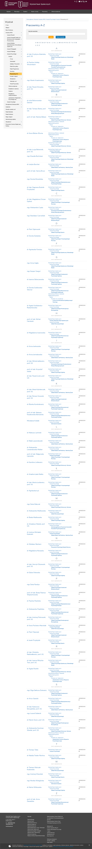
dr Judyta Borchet (33, 164)
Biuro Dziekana (9, 30)
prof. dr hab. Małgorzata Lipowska (35, 455)
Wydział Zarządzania (32, 834)
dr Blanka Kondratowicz (35, 404)
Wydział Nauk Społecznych (40, 4)
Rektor (51, 72)
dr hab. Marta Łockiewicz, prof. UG (36, 483)
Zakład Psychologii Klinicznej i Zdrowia (61, 120)
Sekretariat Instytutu (56, 423)
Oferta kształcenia (13, 86)
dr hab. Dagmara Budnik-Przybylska (36, 188)
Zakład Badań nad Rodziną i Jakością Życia (62, 167)
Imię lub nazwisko (32, 31)
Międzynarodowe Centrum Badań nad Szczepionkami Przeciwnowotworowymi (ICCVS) (55, 818)
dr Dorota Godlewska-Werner (35, 289)
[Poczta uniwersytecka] (79, 1)
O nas (7, 25)
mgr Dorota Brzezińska (35, 179)
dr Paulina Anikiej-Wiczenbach (33, 63)
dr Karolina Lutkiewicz (34, 462)
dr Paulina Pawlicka (34, 601)
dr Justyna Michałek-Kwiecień (34, 533)
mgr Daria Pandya (33, 584)
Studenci (11, 91)
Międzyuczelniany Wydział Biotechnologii (36, 835)
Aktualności (12, 78)
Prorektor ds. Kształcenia (57, 298)
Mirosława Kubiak (33, 421)
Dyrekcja (12, 71)
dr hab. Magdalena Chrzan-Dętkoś (36, 200)
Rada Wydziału (9, 111)
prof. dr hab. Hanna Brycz (36, 171)
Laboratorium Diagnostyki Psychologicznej (15, 98)
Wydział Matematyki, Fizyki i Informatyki (36, 827)
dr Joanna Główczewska (35, 279)
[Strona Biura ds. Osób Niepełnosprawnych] (84, 1)
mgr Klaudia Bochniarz (35, 156)
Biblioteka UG (50, 826)
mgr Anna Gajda (32, 263)
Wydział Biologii (31, 819)
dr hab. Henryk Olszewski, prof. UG (36, 565)
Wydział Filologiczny (32, 824)
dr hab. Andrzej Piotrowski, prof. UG (36, 618)
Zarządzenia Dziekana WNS (12, 104)
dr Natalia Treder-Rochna (36, 755)
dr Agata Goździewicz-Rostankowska (35, 307)
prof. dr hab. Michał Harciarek (33, 320)
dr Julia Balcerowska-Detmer (34, 101)
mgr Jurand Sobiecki (34, 713)
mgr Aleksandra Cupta (35, 207)
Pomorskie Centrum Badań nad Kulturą (13, 125)
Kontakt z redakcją (51, 840)
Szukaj (51, 37)
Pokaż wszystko (60, 37)
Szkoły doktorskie (51, 832)
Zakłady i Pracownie (14, 64)
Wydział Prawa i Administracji (34, 832)
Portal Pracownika (14, 83)
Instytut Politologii (11, 51)
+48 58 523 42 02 (11, 822)
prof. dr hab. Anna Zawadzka (33, 800)
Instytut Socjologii (11, 102)
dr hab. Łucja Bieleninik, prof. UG (35, 150)
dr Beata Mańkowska (34, 517)
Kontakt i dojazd (13, 76)
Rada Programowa (14, 68)
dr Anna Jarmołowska (34, 354)
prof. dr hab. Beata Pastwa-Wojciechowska (36, 594)
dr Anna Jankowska (34, 346)
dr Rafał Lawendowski (34, 441)
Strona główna (29, 19)
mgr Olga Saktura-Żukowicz (37, 690)
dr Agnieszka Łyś (33, 491)
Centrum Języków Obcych (52, 827)
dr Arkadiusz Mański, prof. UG (36, 525)
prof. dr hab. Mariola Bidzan (36, 117)
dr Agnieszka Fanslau (34, 249)
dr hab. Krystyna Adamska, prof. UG (36, 55)
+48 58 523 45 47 (9, 824)
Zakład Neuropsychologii (57, 323)
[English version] (86, 1)
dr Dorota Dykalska (33, 236)
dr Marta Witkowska (34, 787)
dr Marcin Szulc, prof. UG (35, 720)
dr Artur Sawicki (32, 698)
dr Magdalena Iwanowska (36, 333)
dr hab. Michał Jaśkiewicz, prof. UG (35, 362)
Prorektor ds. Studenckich (57, 73)
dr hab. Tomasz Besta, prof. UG (36, 110)
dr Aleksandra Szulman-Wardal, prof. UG (35, 729)
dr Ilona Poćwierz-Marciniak (36, 625)
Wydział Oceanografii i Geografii (34, 830)
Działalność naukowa (14, 88)
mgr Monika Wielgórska (35, 781)
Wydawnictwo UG (50, 834)
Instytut (10, 56)
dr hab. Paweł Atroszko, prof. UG (35, 88)
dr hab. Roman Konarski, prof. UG (35, 397)
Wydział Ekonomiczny (32, 822)
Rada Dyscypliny (14, 66)
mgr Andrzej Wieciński (35, 774)
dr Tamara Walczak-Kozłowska (34, 768)
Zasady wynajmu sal (10, 109)
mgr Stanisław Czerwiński (36, 216)
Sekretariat (12, 61)
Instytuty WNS (9, 32)
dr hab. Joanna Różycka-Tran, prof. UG (35, 661)
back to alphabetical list (56, 50)
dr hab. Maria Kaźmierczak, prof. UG (36, 390)
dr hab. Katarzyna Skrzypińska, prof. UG (34, 708)
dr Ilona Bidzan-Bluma (35, 133)
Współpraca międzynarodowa (13, 94)
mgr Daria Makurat (33, 504)
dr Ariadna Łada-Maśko (35, 474)
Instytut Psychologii (11, 54)
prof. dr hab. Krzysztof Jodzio (34, 370)
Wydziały (29, 816)
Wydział (36, 19)
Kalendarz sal (13, 81)
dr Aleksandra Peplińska (35, 609)
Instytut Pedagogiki (11, 49)
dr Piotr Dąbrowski (33, 229)
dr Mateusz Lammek (34, 433)
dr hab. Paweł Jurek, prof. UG (36, 377)
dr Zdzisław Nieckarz (34, 544)
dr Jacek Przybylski (33, 640)
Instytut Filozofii (10, 35)
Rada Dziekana (9, 114)
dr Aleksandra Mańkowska (36, 511)
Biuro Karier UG (50, 835)
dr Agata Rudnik (32, 669)
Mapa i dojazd (9, 116)
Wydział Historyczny (32, 826)
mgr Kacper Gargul (33, 271)
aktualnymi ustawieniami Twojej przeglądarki (63, 846)
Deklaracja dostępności (52, 839)
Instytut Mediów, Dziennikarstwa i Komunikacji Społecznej (14, 45)
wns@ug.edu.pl (9, 826)
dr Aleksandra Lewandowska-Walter (35, 448)
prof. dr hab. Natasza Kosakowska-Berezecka (35, 413)
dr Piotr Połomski (33, 632)
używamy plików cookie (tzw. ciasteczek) (33, 845)
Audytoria (8, 107)
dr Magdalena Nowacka (35, 551)
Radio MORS (50, 842)
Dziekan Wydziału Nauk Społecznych (59, 320)
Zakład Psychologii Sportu (57, 190)
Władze (7, 27)
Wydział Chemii (31, 821)
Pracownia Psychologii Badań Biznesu (61, 547)
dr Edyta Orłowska (33, 572)
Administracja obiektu (11, 119)
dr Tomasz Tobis (32, 750)
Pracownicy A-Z (14, 73)
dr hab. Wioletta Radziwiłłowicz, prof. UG (35, 653)
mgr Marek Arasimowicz (35, 80)
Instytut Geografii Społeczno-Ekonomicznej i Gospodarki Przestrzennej (14, 39)
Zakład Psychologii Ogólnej (58, 83)
